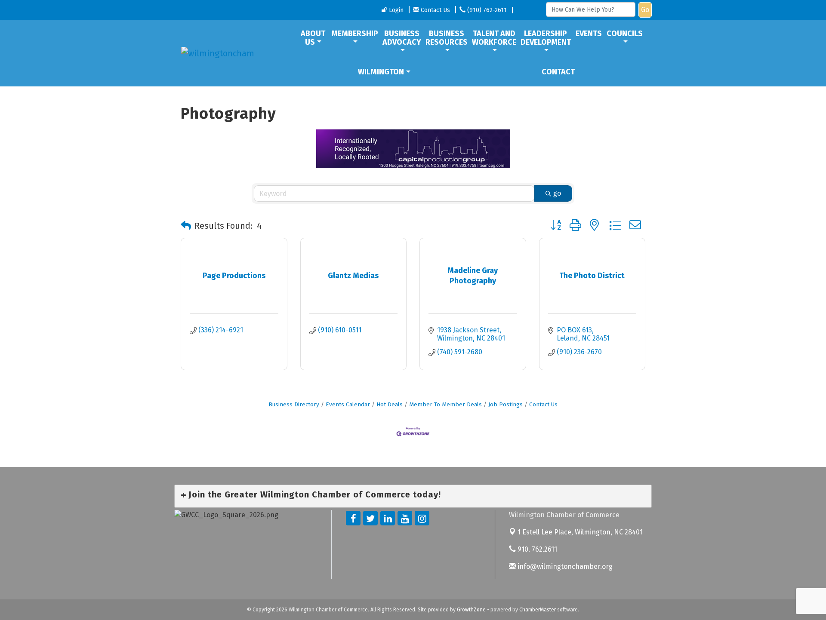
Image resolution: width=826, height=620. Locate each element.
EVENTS (589, 33)
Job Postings (505, 404)
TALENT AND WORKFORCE (494, 38)
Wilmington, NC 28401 (580, 532)
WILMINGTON (381, 72)
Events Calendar (348, 404)
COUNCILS (625, 33)
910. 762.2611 (536, 549)
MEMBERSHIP (354, 33)
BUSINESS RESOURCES (446, 38)
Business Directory (293, 404)
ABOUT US (313, 38)
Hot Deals (389, 404)
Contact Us (543, 404)
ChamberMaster (537, 610)
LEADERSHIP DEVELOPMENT (546, 38)
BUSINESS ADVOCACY (401, 38)
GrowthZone (471, 610)
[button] (186, 225)
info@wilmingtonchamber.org (564, 566)
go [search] (557, 193)
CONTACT (558, 72)
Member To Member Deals (445, 404)
